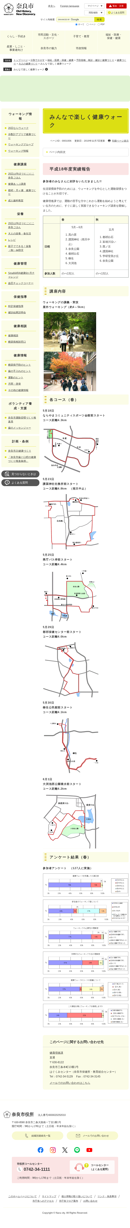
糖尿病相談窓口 (17, 341)
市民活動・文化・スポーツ (49, 36)
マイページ (93, 6)
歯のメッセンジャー (19, 427)
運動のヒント (15, 377)
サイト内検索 (47, 19)
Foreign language (69, 6)
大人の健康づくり (28, 63)
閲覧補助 (93, 12)
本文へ (51, 6)
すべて (81, 24)
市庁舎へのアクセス (43, 1201)
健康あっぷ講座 (17, 183)
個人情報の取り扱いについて (76, 1196)
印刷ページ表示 (120, 140)
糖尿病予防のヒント (19, 364)
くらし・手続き (16, 36)
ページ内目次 (57, 152)
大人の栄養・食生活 (19, 233)
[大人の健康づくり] (65, 89)
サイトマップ (49, 1196)
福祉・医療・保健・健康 (114, 36)
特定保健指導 (15, 306)
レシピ (12, 239)
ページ (92, 24)
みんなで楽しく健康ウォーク (29, 69)
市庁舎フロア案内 (68, 1201)
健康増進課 (56, 1052)
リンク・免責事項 (107, 1196)
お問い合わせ (90, 1201)
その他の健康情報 (18, 390)
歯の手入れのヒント (19, 371)
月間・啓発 (14, 383)
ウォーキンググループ (21, 144)
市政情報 (81, 48)
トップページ (21, 60)
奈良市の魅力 (49, 48)
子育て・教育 (81, 36)
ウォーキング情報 (18, 150)
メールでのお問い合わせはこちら (70, 1082)
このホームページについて (22, 1196)
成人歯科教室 (15, 200)
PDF (103, 24)
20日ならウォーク (18, 128)
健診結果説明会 (17, 312)
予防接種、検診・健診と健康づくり (95, 60)
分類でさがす (37, 60)
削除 (46, 69)
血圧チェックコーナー (21, 283)
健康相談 (13, 335)
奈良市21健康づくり (19, 450)
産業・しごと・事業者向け (16, 48)
